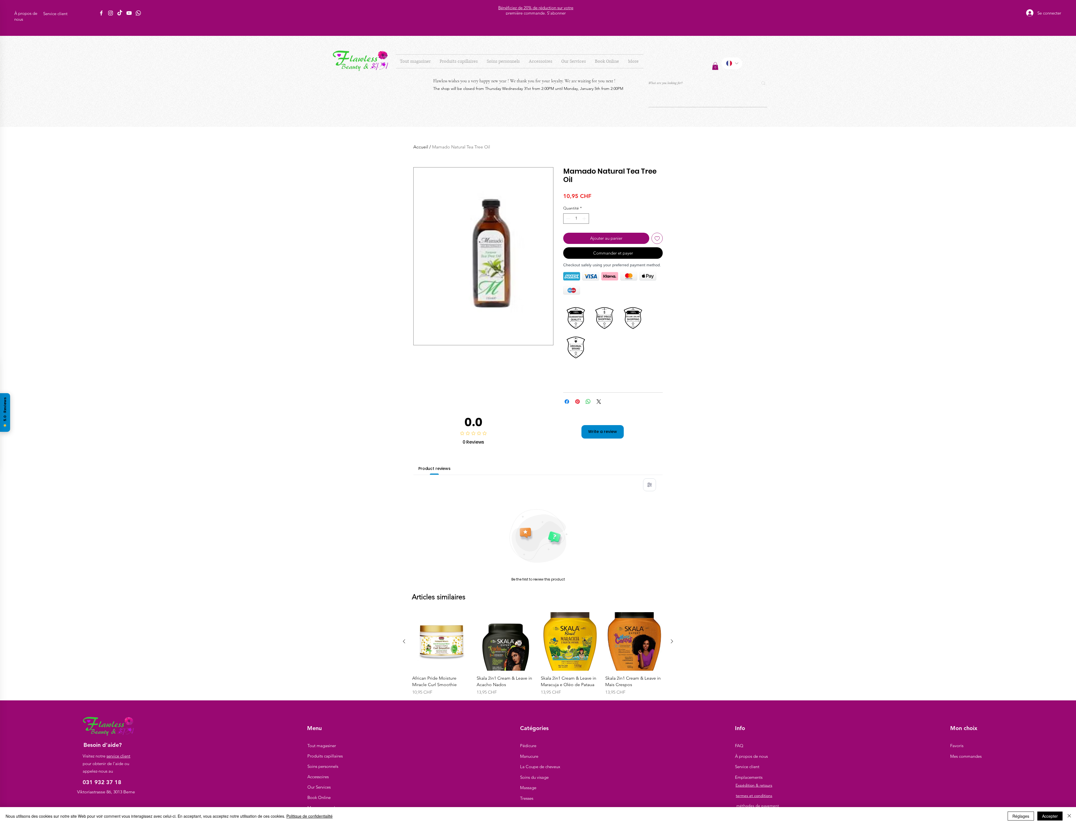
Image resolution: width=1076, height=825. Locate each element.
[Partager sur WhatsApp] (588, 401)
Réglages (1020, 816)
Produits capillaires (325, 756)
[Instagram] (110, 13)
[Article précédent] (404, 641)
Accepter (1050, 816)
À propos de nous (751, 756)
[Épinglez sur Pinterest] (577, 401)
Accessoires (318, 776)
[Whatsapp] (138, 13)
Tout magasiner (321, 745)
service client (118, 756)
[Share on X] (598, 401)
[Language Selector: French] (732, 63)
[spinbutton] (576, 218)
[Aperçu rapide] (441, 641)
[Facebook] (101, 13)
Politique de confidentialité (309, 816)
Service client (747, 766)
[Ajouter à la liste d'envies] (657, 238)
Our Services (319, 787)
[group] (538, 654)
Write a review (602, 431)
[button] (459, 61)
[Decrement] (567, 218)
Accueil (420, 147)
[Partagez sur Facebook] (566, 401)
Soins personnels (322, 766)
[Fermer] (1069, 816)
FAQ (739, 745)
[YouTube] (129, 13)
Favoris (956, 745)
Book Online (319, 797)
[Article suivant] (672, 641)
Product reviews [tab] (434, 468)
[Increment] (584, 218)
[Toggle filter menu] (649, 484)
